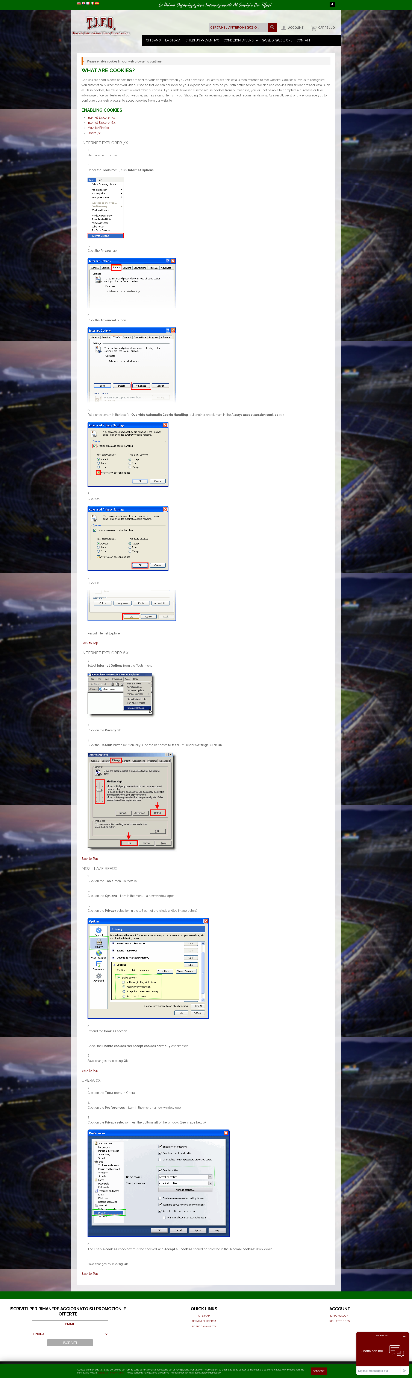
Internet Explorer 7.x (101, 117)
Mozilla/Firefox (98, 128)
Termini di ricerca (204, 1321)
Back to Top (90, 643)
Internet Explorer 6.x (101, 122)
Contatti (304, 40)
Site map (204, 1315)
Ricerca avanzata (204, 1326)
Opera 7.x (94, 133)
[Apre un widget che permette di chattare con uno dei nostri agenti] (382, 1353)
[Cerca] (272, 27)
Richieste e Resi (339, 1321)
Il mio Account (340, 1315)
